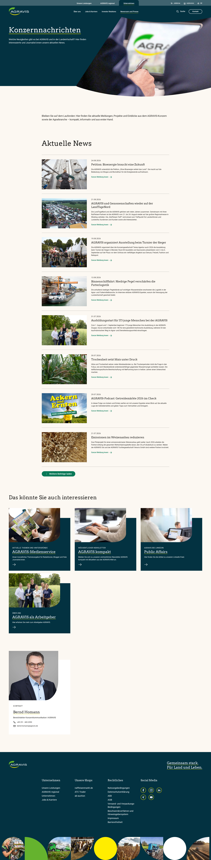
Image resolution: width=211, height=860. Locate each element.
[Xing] (143, 797)
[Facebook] (143, 790)
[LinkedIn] (159, 790)
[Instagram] (151, 790)
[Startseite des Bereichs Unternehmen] (19, 11)
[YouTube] (151, 797)
